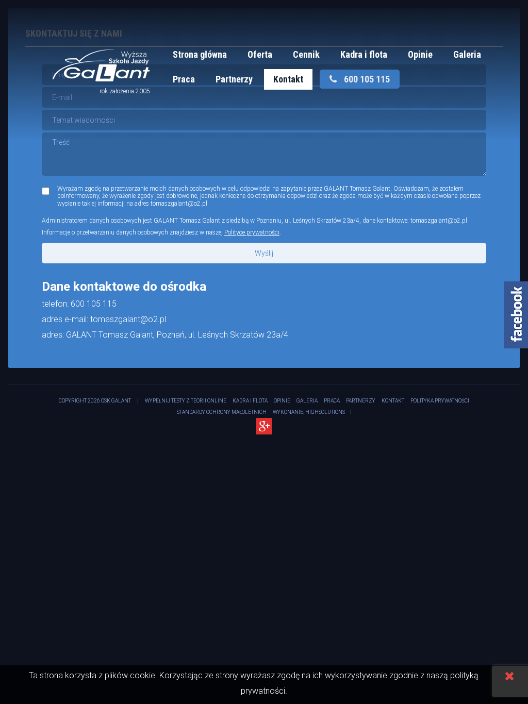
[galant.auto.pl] (101, 78)
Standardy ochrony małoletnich (222, 412)
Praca (184, 79)
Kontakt (288, 79)
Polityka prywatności (439, 401)
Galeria (467, 54)
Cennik (306, 54)
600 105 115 (366, 79)
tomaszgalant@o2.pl (438, 220)
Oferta (260, 54)
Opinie (420, 54)
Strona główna (200, 54)
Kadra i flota (363, 54)
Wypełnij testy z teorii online (185, 401)
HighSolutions (325, 412)
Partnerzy (234, 79)
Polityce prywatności (251, 232)
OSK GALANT (116, 401)
